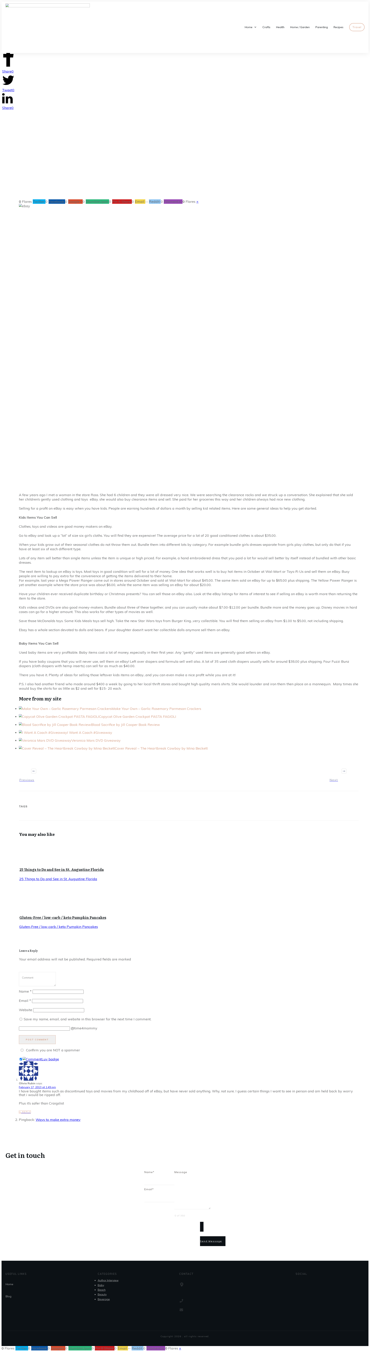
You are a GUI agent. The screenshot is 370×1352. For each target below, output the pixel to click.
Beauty (102, 1294)
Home (9, 1284)
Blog (8, 1296)
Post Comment (37, 1039)
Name (25, 991)
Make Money (173, 169)
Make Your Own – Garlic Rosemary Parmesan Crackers (156, 708)
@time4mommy (84, 1028)
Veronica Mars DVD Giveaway (96, 740)
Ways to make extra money (58, 1119)
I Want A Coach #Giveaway (89, 732)
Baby (101, 1285)
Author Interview (108, 1280)
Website (25, 1010)
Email (25, 1000)
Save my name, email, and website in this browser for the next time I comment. (87, 1019)
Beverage (104, 1299)
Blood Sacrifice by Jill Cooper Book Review (125, 724)
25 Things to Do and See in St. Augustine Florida (61, 869)
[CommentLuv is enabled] (41, 1059)
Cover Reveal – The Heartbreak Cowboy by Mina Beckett (161, 748)
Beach (102, 1290)
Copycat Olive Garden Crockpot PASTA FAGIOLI (137, 716)
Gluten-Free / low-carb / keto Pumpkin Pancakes (62, 917)
